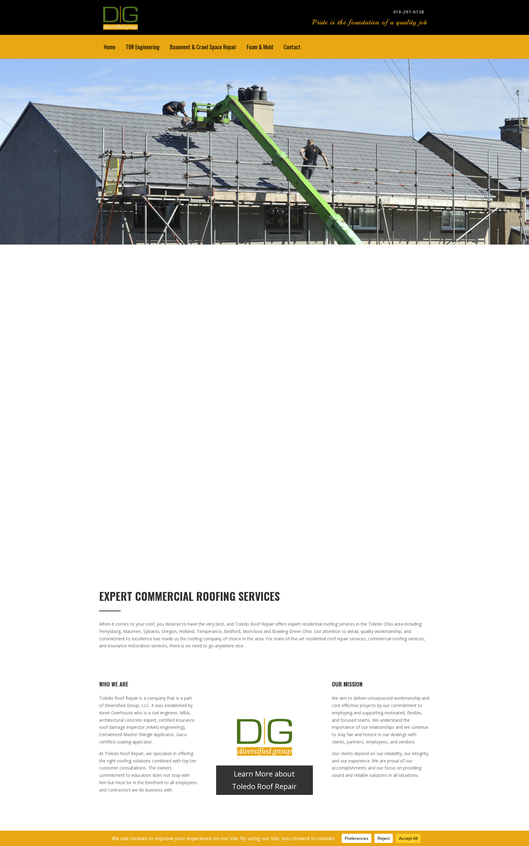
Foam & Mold (260, 47)
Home (109, 47)
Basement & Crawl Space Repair (203, 47)
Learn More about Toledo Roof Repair (264, 780)
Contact (292, 47)
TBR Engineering (142, 47)
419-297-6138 (408, 12)
